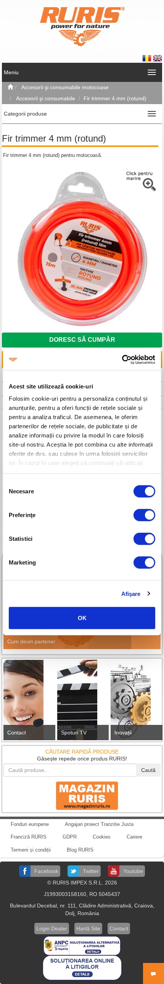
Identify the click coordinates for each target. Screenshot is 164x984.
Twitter (91, 871)
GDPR (70, 837)
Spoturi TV (74, 732)
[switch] (144, 515)
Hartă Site (88, 928)
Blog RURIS (80, 850)
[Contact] (28, 702)
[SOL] (82, 967)
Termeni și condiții (31, 850)
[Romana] (147, 58)
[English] (157, 58)
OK (82, 618)
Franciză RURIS (29, 837)
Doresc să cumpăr (82, 339)
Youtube (133, 871)
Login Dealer (51, 928)
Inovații (123, 732)
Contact (16, 732)
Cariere (134, 837)
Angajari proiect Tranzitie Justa (99, 824)
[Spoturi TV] (82, 702)
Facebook (46, 871)
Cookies (102, 837)
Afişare (131, 593)
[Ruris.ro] (10, 87)
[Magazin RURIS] (82, 795)
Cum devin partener (31, 641)
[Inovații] (136, 702)
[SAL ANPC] (82, 945)
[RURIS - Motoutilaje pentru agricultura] (82, 26)
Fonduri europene (30, 824)
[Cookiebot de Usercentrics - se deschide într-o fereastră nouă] (121, 359)
